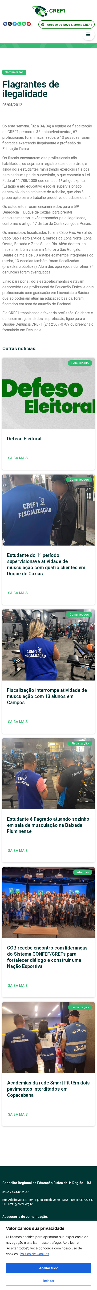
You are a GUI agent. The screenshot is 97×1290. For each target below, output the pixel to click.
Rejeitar (48, 1281)
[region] (48, 1255)
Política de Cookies (34, 1254)
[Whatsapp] (19, 24)
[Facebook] (5, 24)
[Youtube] (29, 24)
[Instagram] (10, 24)
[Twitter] (14, 24)
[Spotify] (24, 24)
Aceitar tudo (48, 1268)
